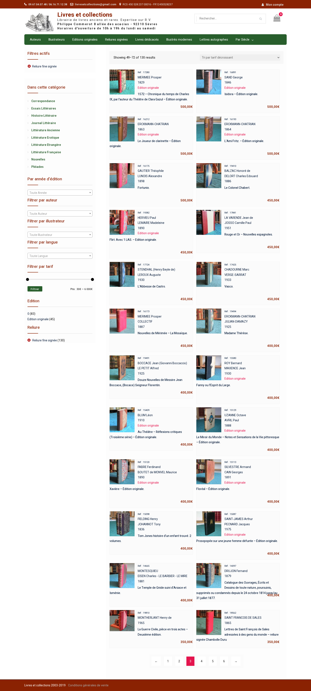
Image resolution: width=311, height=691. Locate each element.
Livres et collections (84, 15)
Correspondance (43, 101)
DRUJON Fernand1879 (237, 581)
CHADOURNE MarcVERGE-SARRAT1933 (251, 282)
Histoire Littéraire (43, 115)
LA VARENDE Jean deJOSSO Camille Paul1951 (251, 230)
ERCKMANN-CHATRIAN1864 (251, 137)
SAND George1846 (251, 90)
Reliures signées (116, 39)
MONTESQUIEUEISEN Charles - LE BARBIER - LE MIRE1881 (151, 583)
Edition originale (38, 319)
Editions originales (85, 39)
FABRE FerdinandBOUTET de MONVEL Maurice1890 (151, 482)
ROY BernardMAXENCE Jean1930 (237, 378)
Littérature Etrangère (46, 144)
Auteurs (35, 39)
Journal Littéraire (43, 123)
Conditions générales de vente (88, 685)
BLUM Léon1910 (151, 427)
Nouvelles (38, 159)
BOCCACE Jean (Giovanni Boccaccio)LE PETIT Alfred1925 (151, 375)
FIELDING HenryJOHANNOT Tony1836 (151, 531)
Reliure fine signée (44, 66)
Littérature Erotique (45, 137)
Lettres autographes (214, 39)
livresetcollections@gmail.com (95, 4)
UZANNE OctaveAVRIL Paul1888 (237, 430)
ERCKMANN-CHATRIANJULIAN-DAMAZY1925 (251, 329)
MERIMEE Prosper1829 (151, 90)
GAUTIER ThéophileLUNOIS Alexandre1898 (165, 183)
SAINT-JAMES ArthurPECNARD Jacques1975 (237, 534)
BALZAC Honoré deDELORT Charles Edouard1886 (251, 183)
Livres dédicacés (147, 39)
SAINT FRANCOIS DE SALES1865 (237, 628)
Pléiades (37, 166)
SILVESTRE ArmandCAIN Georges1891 (237, 482)
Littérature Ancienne (45, 130)
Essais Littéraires (43, 108)
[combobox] (60, 193)
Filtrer (35, 289)
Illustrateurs (56, 39)
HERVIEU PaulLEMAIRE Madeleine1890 (151, 232)
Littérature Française (46, 152)
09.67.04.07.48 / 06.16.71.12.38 (47, 4)
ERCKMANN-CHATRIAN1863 (151, 137)
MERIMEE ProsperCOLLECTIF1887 (165, 329)
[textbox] (60, 193)
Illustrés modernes (179, 39)
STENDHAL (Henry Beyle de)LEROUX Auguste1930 (165, 282)
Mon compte (274, 4)
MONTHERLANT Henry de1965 (165, 628)
